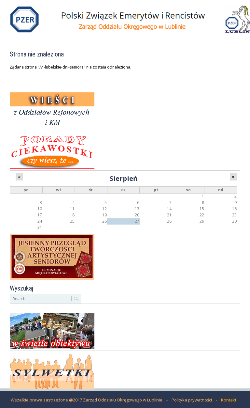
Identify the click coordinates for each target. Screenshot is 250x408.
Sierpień (123, 178)
